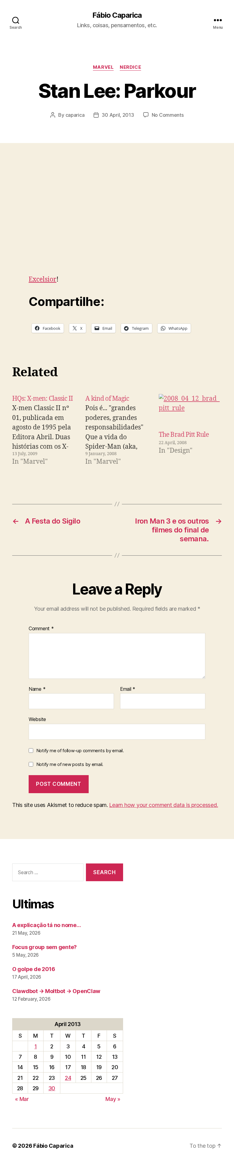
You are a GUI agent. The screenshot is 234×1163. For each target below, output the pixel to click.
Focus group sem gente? (44, 947)
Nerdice (130, 67)
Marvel (103, 67)
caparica (75, 115)
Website (37, 719)
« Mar (22, 1099)
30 (51, 1088)
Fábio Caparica (117, 15)
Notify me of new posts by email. (69, 764)
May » (112, 1099)
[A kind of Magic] (116, 430)
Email (127, 689)
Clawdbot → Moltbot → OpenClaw (56, 991)
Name (37, 689)
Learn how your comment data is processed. (163, 805)
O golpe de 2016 (33, 969)
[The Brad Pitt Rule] (190, 412)
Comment (41, 628)
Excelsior (42, 279)
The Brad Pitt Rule (184, 435)
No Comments (168, 115)
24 (68, 1078)
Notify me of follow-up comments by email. (80, 750)
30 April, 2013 (118, 115)
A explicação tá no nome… (46, 925)
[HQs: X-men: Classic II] (43, 430)
